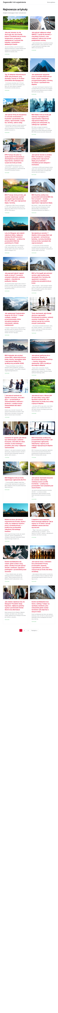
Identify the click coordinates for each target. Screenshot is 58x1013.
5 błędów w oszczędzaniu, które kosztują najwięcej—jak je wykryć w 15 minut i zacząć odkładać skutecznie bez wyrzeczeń (42, 523)
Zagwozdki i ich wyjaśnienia (14, 2)
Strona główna (51, 2)
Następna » (34, 630)
